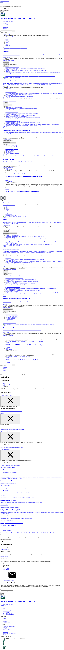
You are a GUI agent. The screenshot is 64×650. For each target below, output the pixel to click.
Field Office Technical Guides (11, 145)
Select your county (4, 591)
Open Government (6, 630)
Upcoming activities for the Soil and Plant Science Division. (12, 429)
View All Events (9, 181)
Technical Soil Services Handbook (12, 153)
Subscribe (5, 23)
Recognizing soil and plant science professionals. (10, 465)
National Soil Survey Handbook (12, 149)
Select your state (3, 588)
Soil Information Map (4, 549)
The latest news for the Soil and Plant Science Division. (11, 411)
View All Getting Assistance (8, 60)
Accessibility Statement (7, 613)
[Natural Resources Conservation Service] (32, 14)
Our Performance (6, 611)
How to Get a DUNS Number (11, 147)
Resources (5, 135)
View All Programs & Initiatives (9, 101)
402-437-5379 (6, 569)
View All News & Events (8, 167)
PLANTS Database (4, 556)
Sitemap (4, 634)
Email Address (6, 638)
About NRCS (5, 24)
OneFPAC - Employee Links (8, 626)
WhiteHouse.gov (6, 622)
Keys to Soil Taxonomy (10, 150)
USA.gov (5, 621)
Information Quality (7, 610)
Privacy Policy (6, 612)
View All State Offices (7, 88)
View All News (9, 169)
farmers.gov (5, 25)
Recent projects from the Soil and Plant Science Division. (11, 447)
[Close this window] (10, 401)
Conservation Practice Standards (12, 146)
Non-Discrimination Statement (9, 614)
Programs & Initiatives (7, 97)
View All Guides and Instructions (9, 154)
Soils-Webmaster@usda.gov (8, 580)
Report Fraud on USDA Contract (9, 633)
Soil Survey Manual (9, 151)
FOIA (4, 608)
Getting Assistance (6, 57)
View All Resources (7, 139)
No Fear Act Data (6, 629)
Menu (2, 11)
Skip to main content (4, 1)
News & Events (6, 164)
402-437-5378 (6, 568)
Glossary (4, 628)
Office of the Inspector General (9, 619)
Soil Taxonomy (9, 152)
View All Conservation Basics (9, 36)
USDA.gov (5, 27)
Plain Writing (5, 632)
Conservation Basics (7, 34)
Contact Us (5, 28)
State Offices (5, 86)
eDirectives (5, 627)
